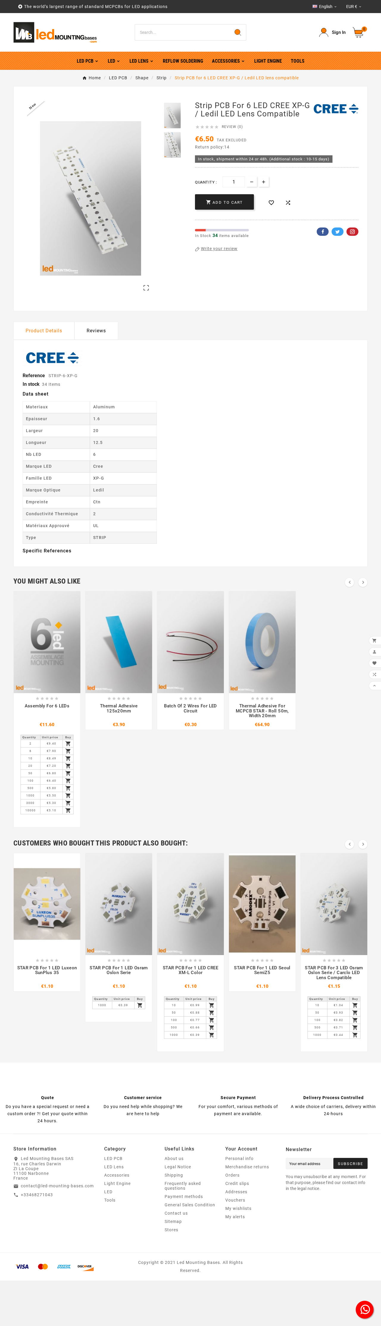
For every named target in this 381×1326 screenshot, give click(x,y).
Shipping (174, 1175)
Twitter (337, 231)
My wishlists (238, 1208)
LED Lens (114, 1166)
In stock (31, 384)
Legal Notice (178, 1166)
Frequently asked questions (183, 1186)
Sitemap (173, 1221)
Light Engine (117, 1183)
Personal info (239, 1158)
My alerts (235, 1216)
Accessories (116, 1175)
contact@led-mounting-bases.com (57, 1185)
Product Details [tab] (44, 331)
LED (108, 1191)
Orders (232, 1175)
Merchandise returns (247, 1166)
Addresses (236, 1191)
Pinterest (352, 231)
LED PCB (113, 1158)
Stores (171, 1229)
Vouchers (235, 1200)
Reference (34, 375)
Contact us (176, 1213)
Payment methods (184, 1196)
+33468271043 (37, 1194)
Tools (109, 1200)
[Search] (238, 32)
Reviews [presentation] (96, 331)
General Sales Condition (190, 1204)
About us (174, 1158)
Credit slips (237, 1183)
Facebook (323, 231)
